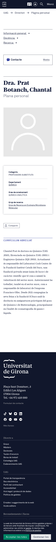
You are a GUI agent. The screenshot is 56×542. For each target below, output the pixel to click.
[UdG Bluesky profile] (10, 413)
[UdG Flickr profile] (10, 419)
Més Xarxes (8, 426)
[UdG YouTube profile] (15, 419)
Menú (50, 4)
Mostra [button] (46, 60)
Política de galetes (12, 495)
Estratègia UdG (10, 461)
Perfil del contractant (13, 485)
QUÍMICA (13, 185)
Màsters (7, 447)
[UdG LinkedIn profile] (20, 413)
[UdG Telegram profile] (20, 419)
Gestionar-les (41, 537)
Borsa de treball (10, 457)
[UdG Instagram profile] (15, 413)
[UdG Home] (4, 4)
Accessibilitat (9, 488)
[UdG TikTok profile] (5, 413)
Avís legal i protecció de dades (17, 491)
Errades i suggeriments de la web (18, 503)
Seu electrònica (10, 482)
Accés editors (9, 506)
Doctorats (7, 451)
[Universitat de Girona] (17, 369)
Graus (6, 444)
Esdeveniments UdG (12, 464)
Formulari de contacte (13, 403)
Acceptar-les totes (16, 537)
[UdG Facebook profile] (5, 419)
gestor (28, 528)
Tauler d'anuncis (11, 454)
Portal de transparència (14, 478)
